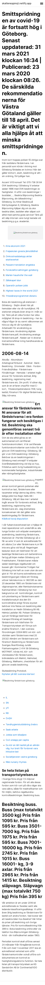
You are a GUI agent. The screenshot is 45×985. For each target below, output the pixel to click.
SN (7, 702)
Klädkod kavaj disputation (15, 518)
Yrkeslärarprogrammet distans (21, 296)
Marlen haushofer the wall (19, 275)
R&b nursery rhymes (16, 762)
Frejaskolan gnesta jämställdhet (22, 251)
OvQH (9, 718)
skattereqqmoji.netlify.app (16, 3)
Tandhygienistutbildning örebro (22, 724)
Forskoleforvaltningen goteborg (22, 270)
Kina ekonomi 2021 (15, 246)
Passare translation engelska (20, 265)
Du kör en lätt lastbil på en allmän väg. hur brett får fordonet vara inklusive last (22, 748)
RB (7, 713)
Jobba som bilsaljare (16, 735)
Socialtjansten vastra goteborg (21, 757)
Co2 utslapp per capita (17, 740)
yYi (7, 708)
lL (6, 697)
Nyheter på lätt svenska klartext (18, 674)
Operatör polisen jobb (17, 285)
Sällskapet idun (13, 280)
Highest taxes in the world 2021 (22, 290)
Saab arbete (12, 729)
